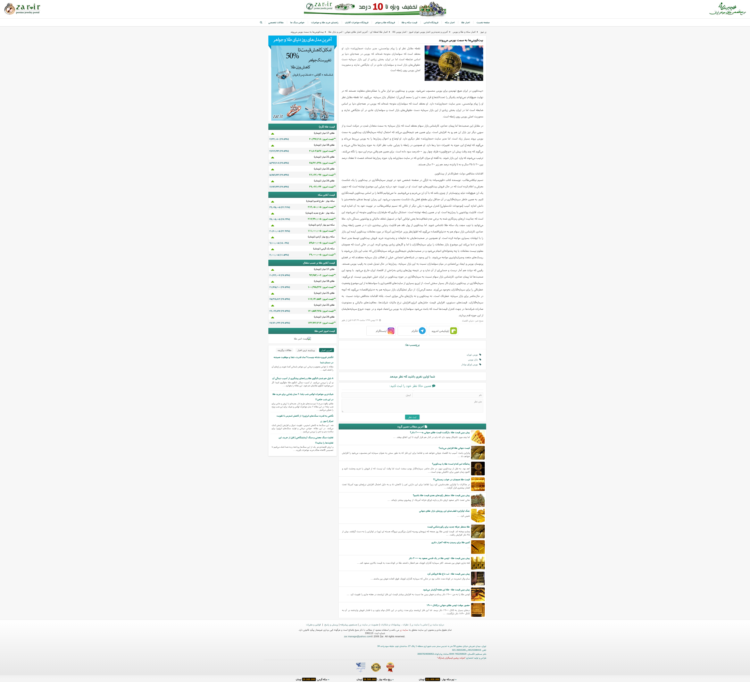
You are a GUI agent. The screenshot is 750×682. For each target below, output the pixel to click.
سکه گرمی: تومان (311, 679)
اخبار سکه (450, 22)
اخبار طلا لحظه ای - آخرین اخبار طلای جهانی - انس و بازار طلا (358, 31)
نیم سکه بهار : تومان (436, 679)
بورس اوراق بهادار (470, 364)
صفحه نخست (483, 22)
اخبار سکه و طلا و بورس (464, 31)
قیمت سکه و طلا (409, 22)
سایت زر (404, 629)
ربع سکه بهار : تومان (374, 679)
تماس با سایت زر (419, 624)
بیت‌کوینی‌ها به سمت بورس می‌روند (307, 31)
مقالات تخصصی (276, 22)
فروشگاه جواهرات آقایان (356, 22)
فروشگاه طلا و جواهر (385, 22)
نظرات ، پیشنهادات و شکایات (395, 624)
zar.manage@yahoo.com (357, 636)
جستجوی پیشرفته (348, 624)
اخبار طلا (465, 22)
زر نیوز (483, 31)
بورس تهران (473, 354)
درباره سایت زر (437, 624)
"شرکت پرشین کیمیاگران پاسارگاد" (451, 657)
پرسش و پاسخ (331, 624)
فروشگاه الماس (431, 22)
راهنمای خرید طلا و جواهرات (324, 22)
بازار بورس (473, 359)
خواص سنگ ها (297, 22)
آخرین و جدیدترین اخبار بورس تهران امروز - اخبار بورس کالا (420, 31)
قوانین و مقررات (313, 624)
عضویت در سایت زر (369, 624)
